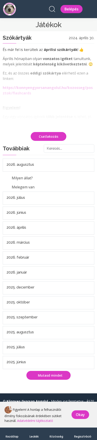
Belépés (72, 9)
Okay (80, 414)
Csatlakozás (48, 136)
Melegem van (23, 187)
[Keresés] (52, 9)
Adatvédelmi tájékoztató (35, 420)
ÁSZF (90, 401)
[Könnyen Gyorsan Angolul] (9, 8)
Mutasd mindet (49, 375)
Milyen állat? (22, 178)
